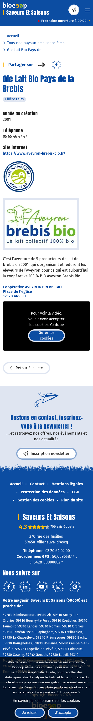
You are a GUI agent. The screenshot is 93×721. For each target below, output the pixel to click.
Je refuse (29, 712)
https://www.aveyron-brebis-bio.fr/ (34, 153)
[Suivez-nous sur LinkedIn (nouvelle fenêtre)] (25, 587)
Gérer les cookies (47, 335)
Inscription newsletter (50, 453)
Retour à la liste (29, 368)
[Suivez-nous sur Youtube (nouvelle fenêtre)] (42, 587)
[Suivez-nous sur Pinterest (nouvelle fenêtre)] (75, 587)
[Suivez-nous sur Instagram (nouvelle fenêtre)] (58, 587)
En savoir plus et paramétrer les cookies (46, 701)
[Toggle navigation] (87, 12)
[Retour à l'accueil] (15, 6)
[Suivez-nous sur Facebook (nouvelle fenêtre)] (9, 587)
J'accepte (63, 712)
